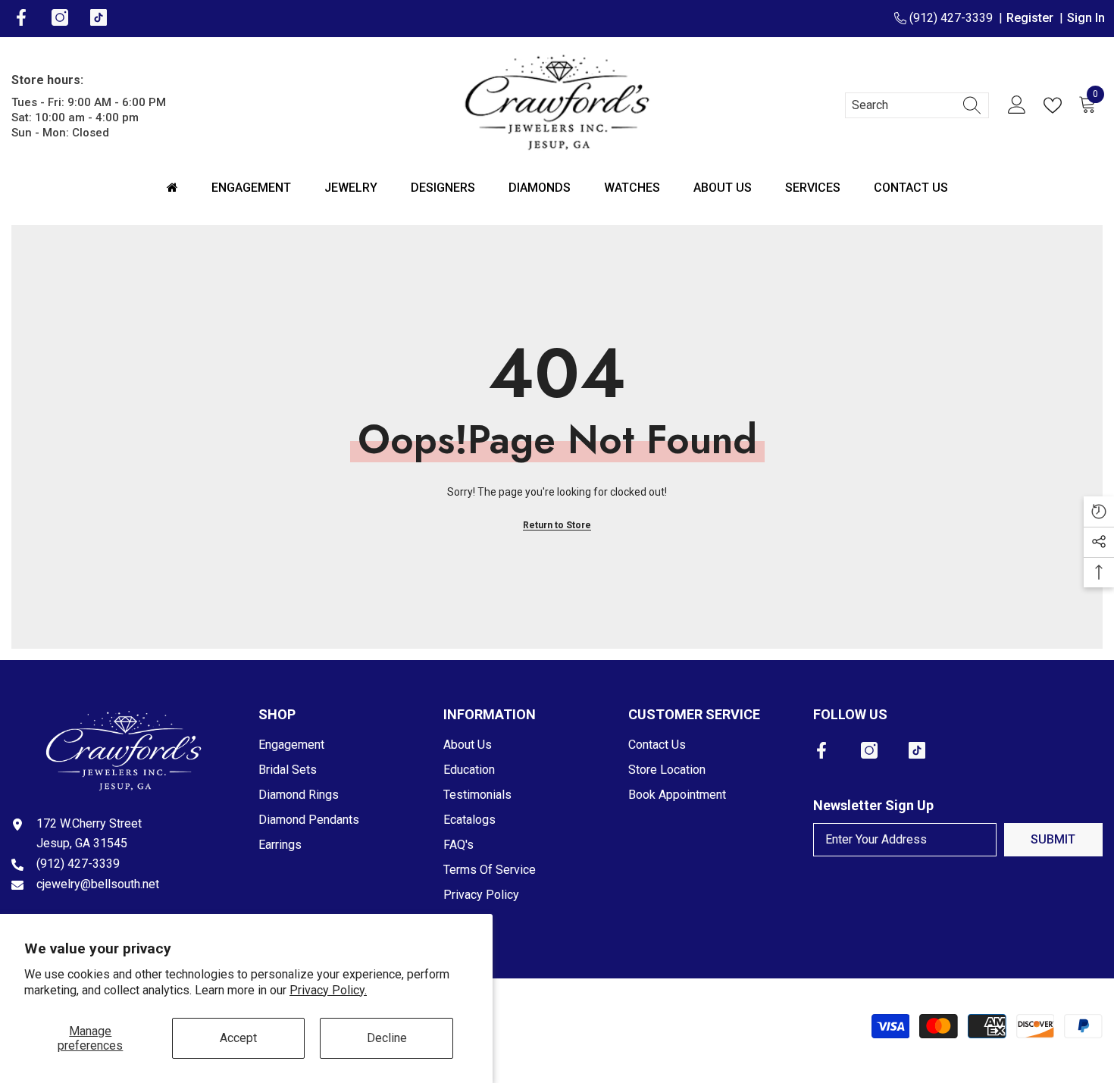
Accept (238, 1038)
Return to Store (557, 525)
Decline (387, 1038)
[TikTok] (917, 750)
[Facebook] (821, 750)
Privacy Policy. (328, 990)
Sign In (1086, 18)
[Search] (917, 105)
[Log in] (1017, 105)
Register (1032, 18)
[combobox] (902, 105)
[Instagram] (869, 750)
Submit (1053, 839)
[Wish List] (1056, 105)
